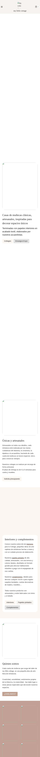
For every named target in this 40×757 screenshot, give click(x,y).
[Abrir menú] (2, 6)
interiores (29, 544)
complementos (17, 577)
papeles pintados (18, 558)
